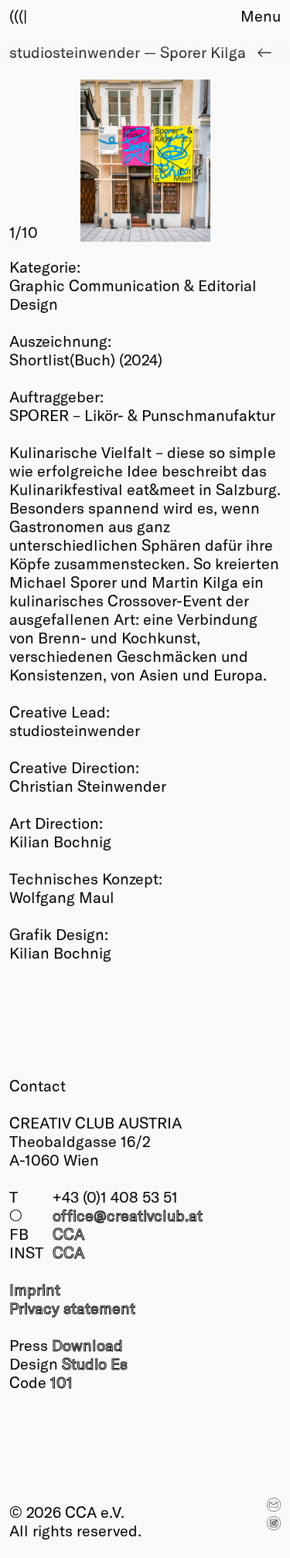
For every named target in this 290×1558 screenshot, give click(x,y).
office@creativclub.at (128, 1215)
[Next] (213, 161)
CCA (68, 1233)
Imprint (34, 1289)
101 (61, 1382)
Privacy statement (72, 1307)
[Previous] (77, 161)
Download (87, 1345)
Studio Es (95, 1363)
